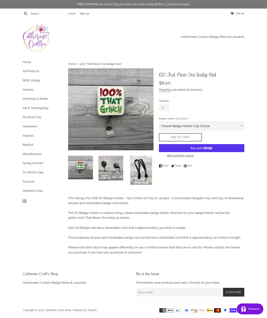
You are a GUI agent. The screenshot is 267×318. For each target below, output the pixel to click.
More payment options (180, 155)
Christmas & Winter (35, 98)
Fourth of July (32, 117)
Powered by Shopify (85, 310)
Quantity (164, 100)
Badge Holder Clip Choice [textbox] (174, 118)
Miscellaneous (32, 154)
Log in (72, 13)
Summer (29, 181)
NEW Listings (31, 80)
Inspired (28, 135)
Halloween (30, 126)
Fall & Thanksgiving (35, 108)
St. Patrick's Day (33, 172)
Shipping (165, 89)
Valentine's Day (33, 190)
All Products (31, 71)
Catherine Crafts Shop (58, 310)
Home (27, 62)
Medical (28, 144)
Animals (28, 89)
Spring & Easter (33, 163)
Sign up (84, 13)
